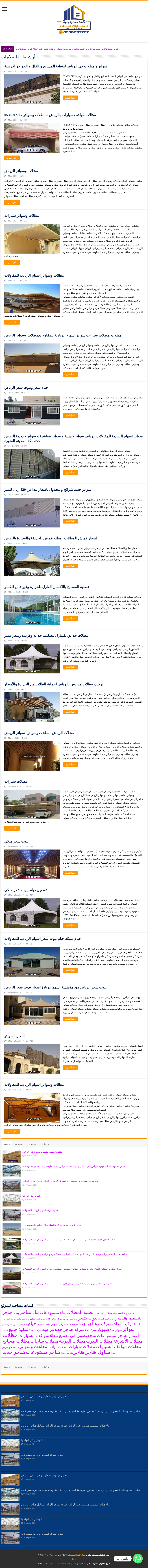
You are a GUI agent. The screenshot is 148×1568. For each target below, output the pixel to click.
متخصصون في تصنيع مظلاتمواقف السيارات (57, 1335)
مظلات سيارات (15, 781)
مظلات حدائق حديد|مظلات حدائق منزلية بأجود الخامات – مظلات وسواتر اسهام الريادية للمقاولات (69, 1239)
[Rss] (72, 1559)
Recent (7, 1144)
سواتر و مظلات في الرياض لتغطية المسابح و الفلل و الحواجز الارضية (55, 66)
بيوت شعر (88, 1318)
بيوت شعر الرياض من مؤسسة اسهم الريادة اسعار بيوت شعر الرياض (55, 987)
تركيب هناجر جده (94, 1323)
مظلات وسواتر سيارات (21, 216)
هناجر (79, 1352)
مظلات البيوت (99, 1341)
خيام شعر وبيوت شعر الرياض (26, 387)
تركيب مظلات (121, 1324)
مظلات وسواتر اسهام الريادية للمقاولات (34, 275)
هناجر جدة (67, 1352)
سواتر (129, 1329)
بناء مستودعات (53, 1312)
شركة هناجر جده (70, 1329)
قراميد (48, 1329)
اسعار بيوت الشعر (126, 1313)
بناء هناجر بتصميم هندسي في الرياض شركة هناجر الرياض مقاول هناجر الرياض (60, 1181)
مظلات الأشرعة (128, 1341)
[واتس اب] (138, 1558)
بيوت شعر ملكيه (23, 1319)
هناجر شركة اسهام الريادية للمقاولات (40, 1210)
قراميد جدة (35, 1330)
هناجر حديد (14, 1352)
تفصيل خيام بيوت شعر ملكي (25, 890)
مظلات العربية (72, 1341)
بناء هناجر (29, 1312)
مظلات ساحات (44, 1341)
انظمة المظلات (80, 1312)
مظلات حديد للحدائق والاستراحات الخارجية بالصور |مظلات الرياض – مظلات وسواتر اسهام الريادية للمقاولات (74, 1254)
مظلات (10, 1335)
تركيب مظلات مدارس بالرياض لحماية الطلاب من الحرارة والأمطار (53, 684)
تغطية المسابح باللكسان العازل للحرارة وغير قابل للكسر (46, 587)
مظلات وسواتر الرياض (21, 171)
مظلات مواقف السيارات (118, 1346)
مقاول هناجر (97, 1352)
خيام (32, 1323)
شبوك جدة (91, 1330)
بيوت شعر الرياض (70, 1319)
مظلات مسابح (16, 1341)
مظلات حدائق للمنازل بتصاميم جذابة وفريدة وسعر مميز (46, 635)
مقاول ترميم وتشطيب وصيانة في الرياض (42, 1151)
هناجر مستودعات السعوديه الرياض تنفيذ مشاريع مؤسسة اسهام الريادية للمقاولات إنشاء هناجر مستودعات (67, 48)
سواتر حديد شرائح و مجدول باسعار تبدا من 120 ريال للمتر (47, 489)
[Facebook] (76, 1559)
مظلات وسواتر (33, 1346)
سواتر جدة (116, 1330)
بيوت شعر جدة (54, 1318)
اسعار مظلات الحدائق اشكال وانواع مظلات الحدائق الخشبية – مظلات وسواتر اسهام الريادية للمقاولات (72, 1268)
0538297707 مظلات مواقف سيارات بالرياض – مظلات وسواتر (50, 115)
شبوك (103, 1329)
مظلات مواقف (58, 1347)
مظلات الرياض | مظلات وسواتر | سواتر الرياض (39, 733)
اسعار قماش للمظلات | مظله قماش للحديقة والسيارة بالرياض (50, 538)
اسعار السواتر (14, 1036)
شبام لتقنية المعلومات (76, 1555)
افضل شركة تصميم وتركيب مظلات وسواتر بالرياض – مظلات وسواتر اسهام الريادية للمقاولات (67, 1283)
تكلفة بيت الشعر (44, 1324)
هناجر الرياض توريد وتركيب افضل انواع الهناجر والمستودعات (52, 1225)
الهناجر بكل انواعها (31, 1195)
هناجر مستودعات (43, 1352)
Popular (19, 1144)
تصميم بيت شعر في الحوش (64, 1324)
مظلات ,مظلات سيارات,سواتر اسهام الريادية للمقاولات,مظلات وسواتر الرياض (62, 335)
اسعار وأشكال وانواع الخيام (106, 1313)
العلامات (46, 1144)
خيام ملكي (23, 1324)
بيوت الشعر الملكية (106, 1319)
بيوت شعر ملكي (16, 841)
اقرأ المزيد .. (70, 98)
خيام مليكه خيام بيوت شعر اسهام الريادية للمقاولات (42, 939)
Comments (32, 1144)
